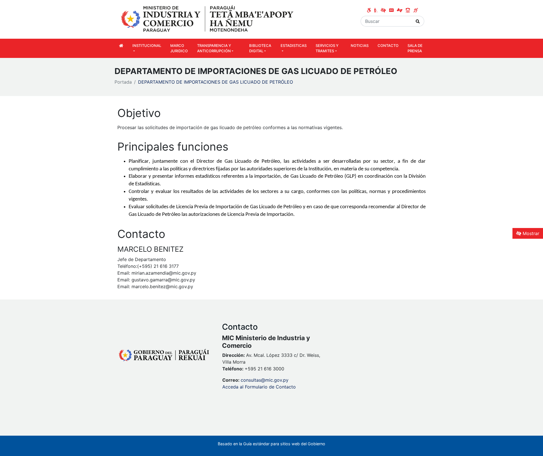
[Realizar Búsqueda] (417, 21)
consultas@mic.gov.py (264, 380)
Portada (123, 82)
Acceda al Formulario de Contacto (259, 387)
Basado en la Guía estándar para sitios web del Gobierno (271, 443)
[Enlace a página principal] (208, 19)
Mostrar (530, 233)
